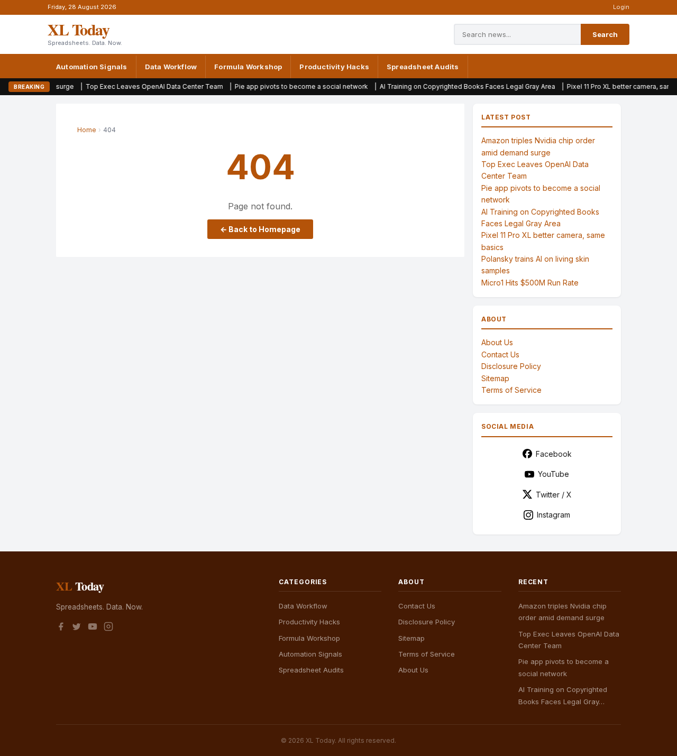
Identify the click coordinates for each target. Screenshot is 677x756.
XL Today (78, 29)
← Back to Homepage (260, 229)
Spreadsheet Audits (423, 66)
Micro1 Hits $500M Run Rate (530, 282)
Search (605, 34)
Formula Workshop (248, 66)
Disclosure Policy (511, 366)
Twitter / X (554, 494)
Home (86, 130)
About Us (497, 342)
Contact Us (500, 354)
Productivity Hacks (334, 66)
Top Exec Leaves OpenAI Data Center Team (132, 86)
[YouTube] (92, 628)
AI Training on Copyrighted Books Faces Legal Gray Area (445, 86)
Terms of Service (511, 389)
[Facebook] (61, 628)
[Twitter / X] (76, 628)
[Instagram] (108, 628)
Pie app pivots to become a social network (279, 86)
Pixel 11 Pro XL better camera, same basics (611, 86)
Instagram (553, 514)
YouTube (553, 473)
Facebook (554, 453)
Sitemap (495, 378)
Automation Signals (91, 66)
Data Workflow (171, 66)
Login (621, 7)
